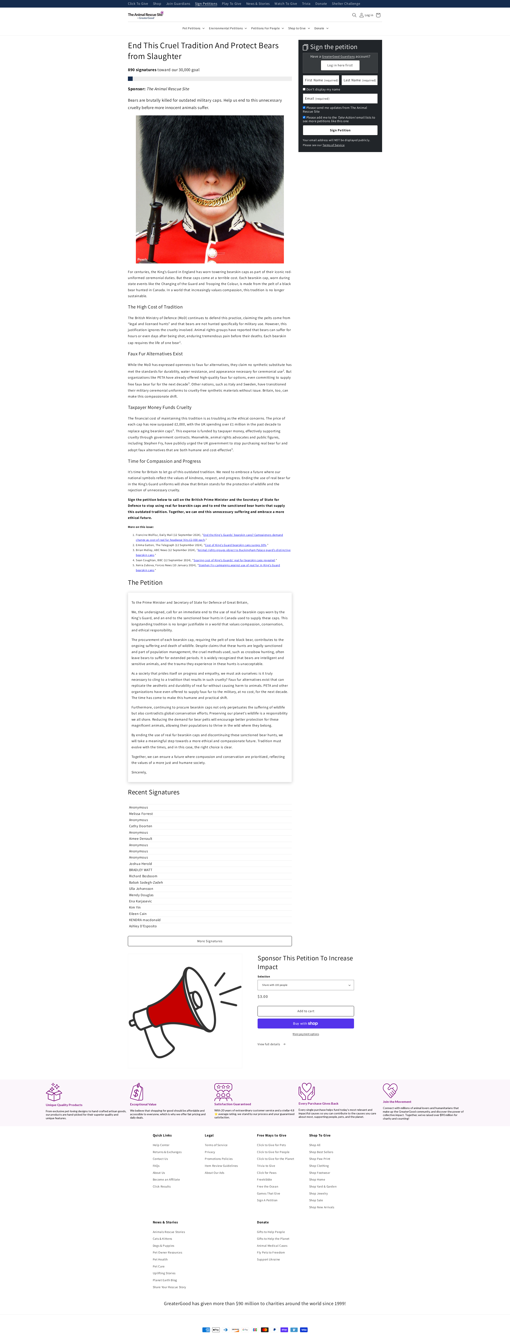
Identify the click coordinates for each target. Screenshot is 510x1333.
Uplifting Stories (164, 1273)
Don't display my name (323, 89)
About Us (159, 1173)
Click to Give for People (273, 1152)
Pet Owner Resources (167, 1252)
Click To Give (138, 4)
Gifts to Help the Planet (273, 1239)
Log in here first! (340, 65)
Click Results (162, 1186)
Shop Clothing (319, 1166)
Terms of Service (334, 145)
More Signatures (210, 941)
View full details (269, 1044)
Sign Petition (340, 130)
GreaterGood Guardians (338, 56)
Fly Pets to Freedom (271, 1252)
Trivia (306, 4)
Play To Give (231, 4)
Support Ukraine (268, 1259)
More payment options (306, 1034)
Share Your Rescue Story (169, 1287)
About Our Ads (214, 1173)
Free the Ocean (267, 1186)
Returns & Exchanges (167, 1152)
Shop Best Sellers (321, 1152)
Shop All (315, 1145)
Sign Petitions (206, 4)
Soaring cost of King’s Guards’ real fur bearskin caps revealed (234, 560)
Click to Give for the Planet (275, 1159)
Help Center (161, 1145)
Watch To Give (286, 4)
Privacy (210, 1152)
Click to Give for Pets (271, 1145)
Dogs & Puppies (163, 1246)
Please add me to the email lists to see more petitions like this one (339, 119)
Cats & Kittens (162, 1239)
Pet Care (159, 1266)
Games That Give (268, 1193)
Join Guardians (178, 4)
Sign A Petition (267, 1200)
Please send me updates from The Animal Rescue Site (335, 109)
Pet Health (160, 1259)
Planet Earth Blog (165, 1280)
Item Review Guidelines (221, 1166)
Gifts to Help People (271, 1232)
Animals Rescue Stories (169, 1232)
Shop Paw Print (319, 1159)
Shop (157, 4)
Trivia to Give (266, 1166)
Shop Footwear (319, 1173)
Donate (321, 4)
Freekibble (264, 1179)
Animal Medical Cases (272, 1246)
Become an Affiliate (166, 1179)
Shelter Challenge (346, 4)
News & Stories (258, 4)
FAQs (156, 1166)
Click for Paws (266, 1173)
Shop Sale (316, 1200)
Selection (264, 976)
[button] (354, 15)
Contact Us (160, 1159)
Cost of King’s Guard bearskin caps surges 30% (235, 545)
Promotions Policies (219, 1159)
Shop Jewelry (318, 1193)
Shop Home (317, 1179)
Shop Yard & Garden (323, 1186)
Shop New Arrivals (321, 1207)
